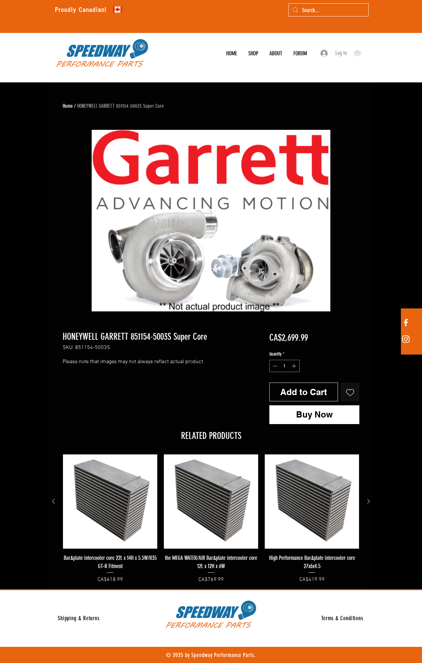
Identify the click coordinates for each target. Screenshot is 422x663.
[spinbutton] (284, 366)
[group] (211, 519)
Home (68, 106)
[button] (361, 52)
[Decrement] (274, 366)
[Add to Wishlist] (350, 392)
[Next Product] (369, 501)
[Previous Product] (53, 501)
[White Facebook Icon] (406, 323)
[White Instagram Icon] (406, 339)
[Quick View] (110, 501)
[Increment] (294, 366)
